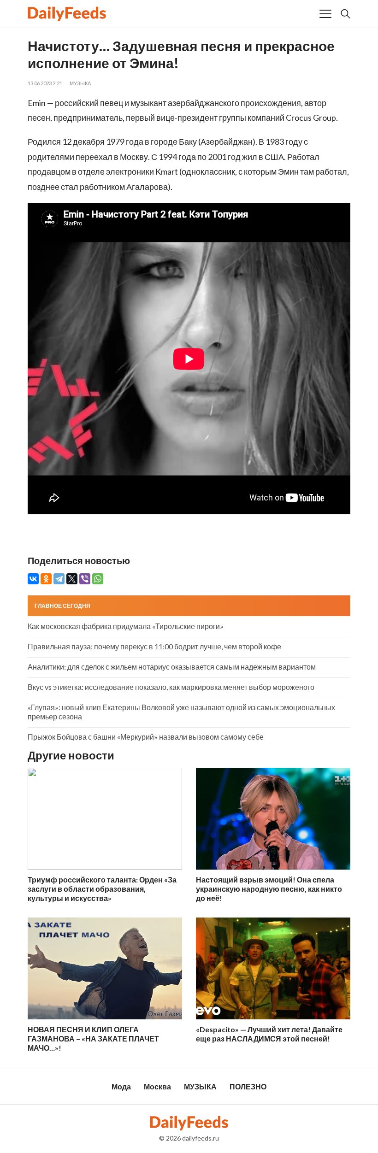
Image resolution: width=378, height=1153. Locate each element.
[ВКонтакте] (33, 578)
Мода (121, 1086)
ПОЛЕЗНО (248, 1086)
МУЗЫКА (80, 83)
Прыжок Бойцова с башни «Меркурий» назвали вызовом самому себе (146, 736)
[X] (71, 578)
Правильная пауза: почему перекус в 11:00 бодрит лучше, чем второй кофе (154, 646)
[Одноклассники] (46, 578)
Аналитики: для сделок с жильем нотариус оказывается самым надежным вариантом (172, 666)
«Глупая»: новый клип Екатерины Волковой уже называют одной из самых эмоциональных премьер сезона (181, 712)
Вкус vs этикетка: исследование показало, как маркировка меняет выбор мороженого (171, 686)
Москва (157, 1086)
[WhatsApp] (97, 578)
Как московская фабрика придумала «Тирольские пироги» (126, 626)
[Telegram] (59, 578)
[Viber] (84, 578)
